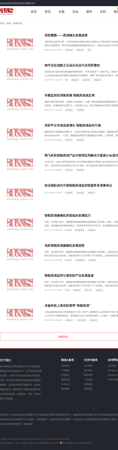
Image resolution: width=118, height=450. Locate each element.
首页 (34, 11)
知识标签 (65, 388)
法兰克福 (112, 365)
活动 (75, 11)
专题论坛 (65, 374)
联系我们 (88, 388)
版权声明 (88, 374)
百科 (103, 11)
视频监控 (80, 49)
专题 (61, 11)
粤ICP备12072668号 (49, 442)
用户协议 (88, 370)
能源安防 (86, 79)
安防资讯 (65, 365)
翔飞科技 (69, 170)
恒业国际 (69, 192)
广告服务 (88, 379)
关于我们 (88, 365)
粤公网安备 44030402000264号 (77, 442)
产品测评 (65, 370)
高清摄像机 (79, 230)
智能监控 (99, 290)
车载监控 (69, 109)
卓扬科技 (69, 320)
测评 (89, 11)
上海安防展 (81, 320)
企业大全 (65, 383)
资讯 (48, 11)
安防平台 (69, 140)
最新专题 (65, 379)
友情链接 (88, 383)
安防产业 (88, 290)
